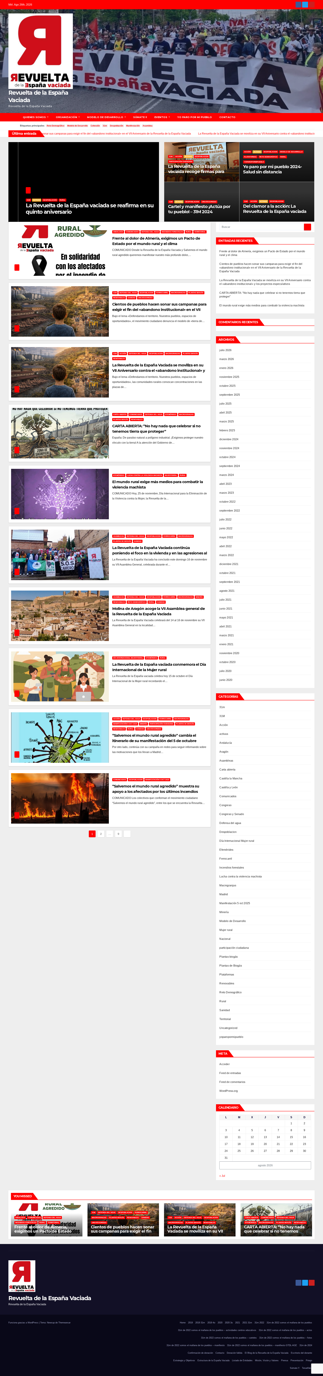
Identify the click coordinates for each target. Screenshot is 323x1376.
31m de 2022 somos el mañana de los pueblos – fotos (285, 1337)
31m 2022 (259, 1322)
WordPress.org (228, 1090)
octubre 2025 (227, 385)
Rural (283, 157)
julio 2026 (225, 350)
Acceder (224, 1064)
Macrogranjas (178, 293)
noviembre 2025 (229, 376)
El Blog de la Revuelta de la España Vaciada (266, 1353)
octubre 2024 (227, 457)
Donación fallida (234, 1353)
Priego (309, 1360)
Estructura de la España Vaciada (213, 1360)
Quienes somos (35, 117)
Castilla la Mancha (230, 778)
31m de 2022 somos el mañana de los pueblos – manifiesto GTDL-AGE (262, 1345)
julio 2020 (225, 671)
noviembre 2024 (229, 448)
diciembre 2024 (228, 439)
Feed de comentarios (232, 1082)
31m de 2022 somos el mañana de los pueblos (289, 1322)
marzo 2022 (226, 555)
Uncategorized (209, 202)
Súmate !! (140, 117)
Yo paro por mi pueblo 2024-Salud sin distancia (272, 169)
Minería (199, 597)
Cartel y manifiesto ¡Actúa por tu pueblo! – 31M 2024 (199, 209)
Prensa (284, 1360)
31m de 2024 (305, 1345)
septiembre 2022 (229, 510)
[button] (314, 117)
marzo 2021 (226, 635)
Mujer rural (171, 475)
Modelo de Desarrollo (105, 117)
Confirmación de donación (200, 1353)
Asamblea (147, 126)
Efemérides (170, 414)
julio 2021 (225, 599)
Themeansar (64, 1322)
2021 (237, 1322)
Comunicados (132, 232)
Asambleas (118, 536)
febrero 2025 (227, 430)
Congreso (225, 805)
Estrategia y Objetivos (184, 1360)
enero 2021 (226, 644)
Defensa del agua (150, 232)
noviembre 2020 (229, 653)
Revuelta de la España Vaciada (49, 1298)
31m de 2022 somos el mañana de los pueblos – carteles (229, 1337)
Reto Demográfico (55, 126)
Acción (26, 200)
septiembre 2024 (229, 466)
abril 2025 (225, 412)
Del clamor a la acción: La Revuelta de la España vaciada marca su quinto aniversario (274, 211)
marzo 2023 (226, 492)
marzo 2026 (226, 359)
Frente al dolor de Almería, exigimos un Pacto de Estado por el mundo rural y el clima (42, 1231)
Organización (67, 117)
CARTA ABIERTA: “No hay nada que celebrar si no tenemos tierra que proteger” (274, 1231)
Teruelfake (307, 1368)
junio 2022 (225, 528)
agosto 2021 (227, 590)
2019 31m (200, 1322)
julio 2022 (225, 519)
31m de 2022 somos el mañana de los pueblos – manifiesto (196, 1345)
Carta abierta (120, 414)
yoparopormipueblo (254, 162)
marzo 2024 (226, 475)
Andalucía (118, 232)
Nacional (224, 938)
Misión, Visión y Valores (267, 1360)
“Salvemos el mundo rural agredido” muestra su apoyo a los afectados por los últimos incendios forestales (155, 791)
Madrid (223, 894)
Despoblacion (49, 200)
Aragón (223, 751)
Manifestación (133, 126)
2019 (190, 1322)
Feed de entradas (230, 1073)
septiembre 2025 (229, 394)
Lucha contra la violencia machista (144, 475)
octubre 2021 (227, 573)
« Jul (222, 1175)
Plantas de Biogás (122, 541)
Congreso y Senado (231, 814)
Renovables (119, 298)
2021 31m (247, 1322)
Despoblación (116, 126)
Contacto (227, 117)
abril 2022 (225, 546)
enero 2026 (226, 368)
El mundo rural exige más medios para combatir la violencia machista (261, 305)
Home (183, 1322)
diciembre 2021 (228, 564)
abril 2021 (225, 626)
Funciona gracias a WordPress (23, 1322)
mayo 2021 (226, 617)
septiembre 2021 (229, 581)
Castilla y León (228, 787)
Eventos (161, 117)
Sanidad (131, 298)
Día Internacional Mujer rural (128, 658)
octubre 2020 (227, 662)
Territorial (200, 232)
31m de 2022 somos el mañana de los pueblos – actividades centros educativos (217, 1330)
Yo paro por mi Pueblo (194, 117)
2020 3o (229, 1322)
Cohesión (95, 126)
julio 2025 (225, 403)
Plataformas (250, 157)
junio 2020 (225, 679)
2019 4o (211, 1322)
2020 (220, 1322)
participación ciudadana (71, 200)
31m (105, 126)
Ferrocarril (162, 293)
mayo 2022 (226, 537)
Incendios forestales (172, 232)
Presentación (297, 1360)
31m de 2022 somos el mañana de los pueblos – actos (285, 1330)
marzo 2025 (226, 421)
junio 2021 (225, 608)
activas (36, 200)
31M (115, 293)
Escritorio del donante (301, 1353)
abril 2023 (225, 483)
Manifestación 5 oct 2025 (125, 724)
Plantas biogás (195, 293)
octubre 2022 (227, 501)
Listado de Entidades (242, 1360)
